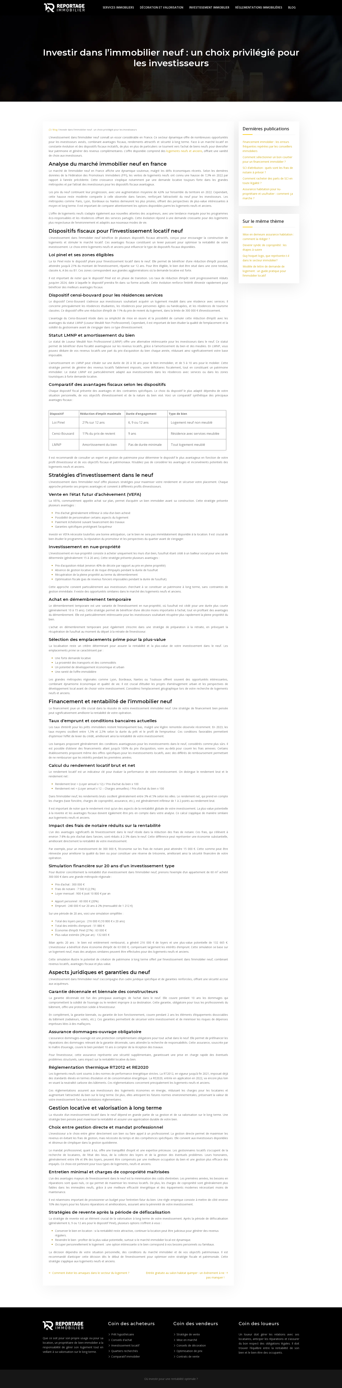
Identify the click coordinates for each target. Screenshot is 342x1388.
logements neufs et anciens (184, 151)
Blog (292, 8)
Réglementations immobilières (258, 8)
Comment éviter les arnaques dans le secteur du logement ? (90, 1273)
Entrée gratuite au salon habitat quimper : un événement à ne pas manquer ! (185, 1275)
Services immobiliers (118, 8)
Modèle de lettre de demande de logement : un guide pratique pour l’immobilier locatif (264, 271)
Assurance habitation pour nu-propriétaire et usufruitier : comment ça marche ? (268, 193)
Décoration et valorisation (161, 8)
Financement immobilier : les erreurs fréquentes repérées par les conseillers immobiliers (267, 146)
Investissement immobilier (209, 8)
